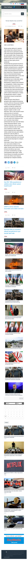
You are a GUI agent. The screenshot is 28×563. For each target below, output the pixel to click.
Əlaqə (12, 555)
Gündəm (19, 554)
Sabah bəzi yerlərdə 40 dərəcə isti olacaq (13, 348)
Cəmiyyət (8, 555)
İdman (7, 554)
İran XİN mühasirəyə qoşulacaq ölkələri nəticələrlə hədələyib (12, 334)
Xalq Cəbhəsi (8, 7)
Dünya (14, 23)
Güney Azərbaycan (9, 553)
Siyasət (9, 551)
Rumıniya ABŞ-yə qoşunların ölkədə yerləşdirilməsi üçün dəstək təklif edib (12, 231)
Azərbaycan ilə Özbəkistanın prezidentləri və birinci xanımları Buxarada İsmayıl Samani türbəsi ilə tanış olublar (13, 317)
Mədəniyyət (16, 553)
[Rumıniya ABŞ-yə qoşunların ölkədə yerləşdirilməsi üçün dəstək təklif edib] (14, 223)
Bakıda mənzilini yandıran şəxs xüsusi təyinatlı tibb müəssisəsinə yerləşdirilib (12, 379)
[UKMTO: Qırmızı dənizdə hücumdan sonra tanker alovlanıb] (14, 200)
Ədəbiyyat (15, 554)
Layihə (11, 554)
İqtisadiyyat (14, 551)
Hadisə (21, 551)
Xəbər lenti (9, 240)
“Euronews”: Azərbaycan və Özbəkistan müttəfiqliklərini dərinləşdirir (13, 286)
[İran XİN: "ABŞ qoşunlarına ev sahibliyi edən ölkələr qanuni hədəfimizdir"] (14, 175)
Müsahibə (21, 553)
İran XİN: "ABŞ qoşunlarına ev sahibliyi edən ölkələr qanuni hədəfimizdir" (12, 184)
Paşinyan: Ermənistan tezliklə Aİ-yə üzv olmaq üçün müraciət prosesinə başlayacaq (13, 394)
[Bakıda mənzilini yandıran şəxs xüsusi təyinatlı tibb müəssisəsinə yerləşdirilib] (14, 430)
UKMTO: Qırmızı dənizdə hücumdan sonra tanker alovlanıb (14, 207)
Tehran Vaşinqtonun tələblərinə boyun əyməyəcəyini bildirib (12, 363)
